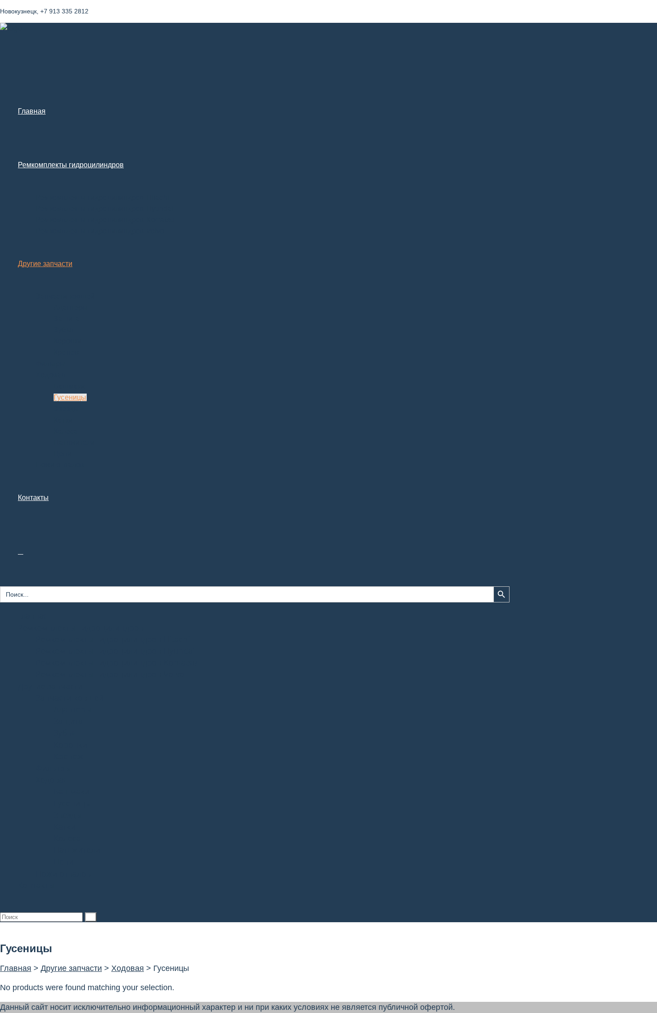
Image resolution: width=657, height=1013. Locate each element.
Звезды (68, 815)
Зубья (65, 732)
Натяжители (77, 849)
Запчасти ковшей (70, 697)
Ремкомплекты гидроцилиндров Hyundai (115, 650)
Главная (33, 615)
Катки (65, 826)
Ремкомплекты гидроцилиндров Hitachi (113, 639)
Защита (68, 721)
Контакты (36, 885)
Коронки (70, 744)
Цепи (64, 861)
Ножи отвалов (63, 873)
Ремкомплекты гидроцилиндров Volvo (110, 674)
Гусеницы (72, 803)
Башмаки (71, 791)
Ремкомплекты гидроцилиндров (80, 627)
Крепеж (68, 756)
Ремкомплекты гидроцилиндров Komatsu (116, 662)
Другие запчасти (50, 686)
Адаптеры (73, 709)
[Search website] (20, 551)
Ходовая (52, 779)
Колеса (67, 838)
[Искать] (91, 917)
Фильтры (53, 768)
